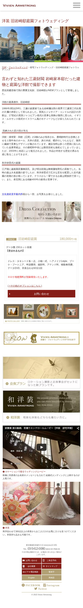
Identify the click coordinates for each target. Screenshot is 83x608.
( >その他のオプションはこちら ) (25, 286)
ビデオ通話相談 (31, 572)
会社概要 (31, 566)
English (31, 578)
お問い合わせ (41, 293)
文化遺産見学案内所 (12, 194)
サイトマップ (51, 566)
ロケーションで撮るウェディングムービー (25, 471)
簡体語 (51, 578)
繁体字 (51, 572)
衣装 (7, 528)
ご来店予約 (51, 560)
